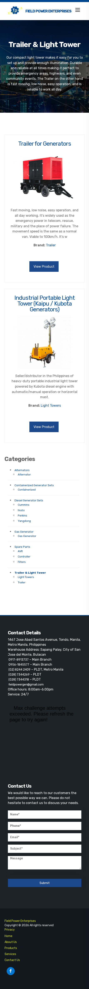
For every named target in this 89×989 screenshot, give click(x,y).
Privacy (10, 929)
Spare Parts (22, 546)
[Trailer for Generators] (44, 179)
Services (10, 954)
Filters (22, 561)
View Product (44, 266)
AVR (20, 551)
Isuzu (21, 510)
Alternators (22, 470)
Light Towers (26, 577)
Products (11, 948)
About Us (11, 942)
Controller (24, 556)
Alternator (24, 474)
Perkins (22, 515)
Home (8, 936)
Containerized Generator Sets (34, 485)
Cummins (23, 504)
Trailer (21, 582)
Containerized (27, 489)
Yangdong (24, 520)
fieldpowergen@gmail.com (26, 684)
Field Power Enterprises (48, 11)
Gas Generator (24, 531)
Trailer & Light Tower (30, 572)
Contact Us (12, 960)
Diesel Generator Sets (28, 500)
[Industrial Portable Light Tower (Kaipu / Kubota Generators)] (44, 344)
